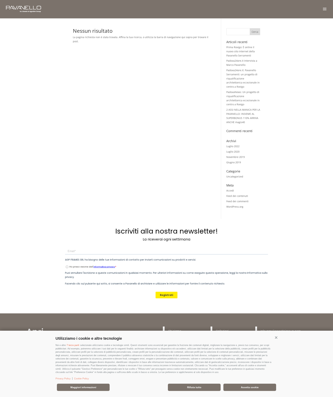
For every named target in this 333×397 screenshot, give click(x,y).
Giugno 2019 (233, 162)
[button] (276, 337)
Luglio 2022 (233, 146)
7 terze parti (73, 345)
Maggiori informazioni (83, 387)
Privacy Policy (63, 378)
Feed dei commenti (237, 201)
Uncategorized (234, 176)
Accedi (230, 190)
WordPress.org (234, 206)
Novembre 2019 (235, 157)
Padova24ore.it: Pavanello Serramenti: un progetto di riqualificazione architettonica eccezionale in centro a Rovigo (243, 78)
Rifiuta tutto (194, 387)
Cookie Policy (81, 378)
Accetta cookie (250, 387)
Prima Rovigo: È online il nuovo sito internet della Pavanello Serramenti (240, 51)
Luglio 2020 (233, 151)
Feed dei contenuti (237, 196)
